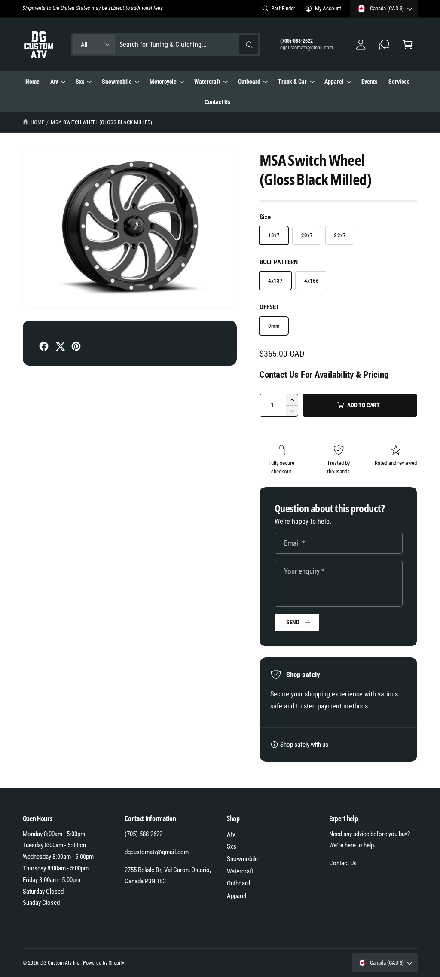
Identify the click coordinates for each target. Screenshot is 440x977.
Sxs (231, 846)
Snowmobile (242, 859)
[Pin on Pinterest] (76, 346)
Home (37, 122)
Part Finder (283, 8)
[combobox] (189, 44)
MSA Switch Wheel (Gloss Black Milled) (101, 122)
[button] (407, 44)
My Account (328, 8)
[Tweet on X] (60, 346)
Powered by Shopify (103, 963)
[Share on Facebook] (43, 346)
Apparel (236, 896)
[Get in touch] (384, 44)
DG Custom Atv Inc (59, 963)
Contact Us (343, 863)
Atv (231, 834)
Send (292, 622)
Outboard (238, 883)
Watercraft (240, 871)
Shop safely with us (304, 744)
